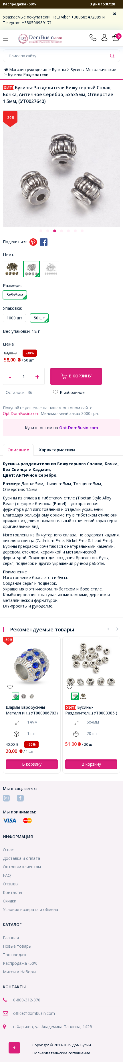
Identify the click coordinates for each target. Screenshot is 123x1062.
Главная (11, 937)
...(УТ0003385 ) (103, 713)
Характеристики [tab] (57, 450)
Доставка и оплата (21, 858)
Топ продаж (14, 954)
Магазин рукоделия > (30, 69)
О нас (8, 849)
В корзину (80, 376)
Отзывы (10, 884)
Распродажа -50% (19, 4)
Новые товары (17, 946)
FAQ (7, 875)
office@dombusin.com (34, 1013)
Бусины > (61, 69)
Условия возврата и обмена (30, 909)
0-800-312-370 (26, 1000)
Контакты (12, 892)
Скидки (9, 901)
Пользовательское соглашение (61, 1052)
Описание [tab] (18, 450)
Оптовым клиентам (22, 866)
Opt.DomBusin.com (21, 413)
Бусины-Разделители (28, 74)
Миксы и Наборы (19, 971)
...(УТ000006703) (42, 713)
